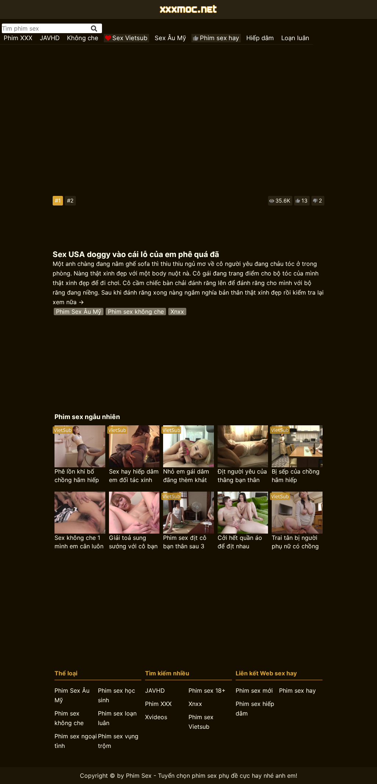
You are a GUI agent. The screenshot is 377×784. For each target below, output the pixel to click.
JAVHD (50, 38)
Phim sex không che (136, 311)
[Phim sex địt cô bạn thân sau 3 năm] (188, 513)
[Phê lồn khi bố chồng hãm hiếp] (80, 446)
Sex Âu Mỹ (170, 38)
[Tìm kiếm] (94, 28)
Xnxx (177, 311)
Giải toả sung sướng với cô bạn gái (133, 542)
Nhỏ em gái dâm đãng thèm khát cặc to (186, 476)
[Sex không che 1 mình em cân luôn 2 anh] (80, 513)
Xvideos (156, 717)
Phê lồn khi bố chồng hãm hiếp (76, 476)
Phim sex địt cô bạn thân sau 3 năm (185, 542)
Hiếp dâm (260, 38)
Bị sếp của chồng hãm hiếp (296, 476)
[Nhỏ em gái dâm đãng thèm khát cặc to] (188, 446)
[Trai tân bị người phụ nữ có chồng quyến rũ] (297, 513)
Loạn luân (295, 38)
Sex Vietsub (129, 38)
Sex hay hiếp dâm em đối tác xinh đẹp (134, 476)
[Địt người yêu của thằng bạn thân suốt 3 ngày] (243, 446)
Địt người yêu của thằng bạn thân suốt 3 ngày (242, 476)
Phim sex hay (219, 38)
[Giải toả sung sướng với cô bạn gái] (134, 513)
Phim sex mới (254, 690)
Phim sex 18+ (207, 690)
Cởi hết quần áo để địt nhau (240, 542)
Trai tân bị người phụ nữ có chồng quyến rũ (295, 542)
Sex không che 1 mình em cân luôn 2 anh (78, 542)
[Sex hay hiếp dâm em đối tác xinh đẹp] (134, 446)
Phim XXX (18, 38)
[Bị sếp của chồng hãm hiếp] (297, 446)
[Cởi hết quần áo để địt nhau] (243, 513)
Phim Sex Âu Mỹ (78, 311)
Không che (82, 38)
